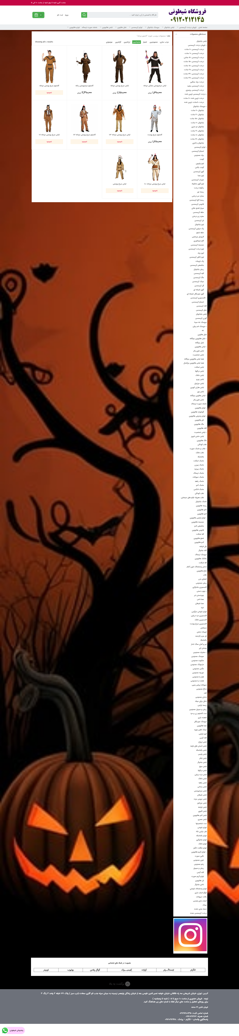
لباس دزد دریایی (201, 774)
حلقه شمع (200, 232)
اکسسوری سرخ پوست (198, 623)
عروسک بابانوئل (153, 27)
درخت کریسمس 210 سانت (194, 69)
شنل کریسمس (201, 310)
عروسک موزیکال (200, 721)
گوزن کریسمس (201, 318)
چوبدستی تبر (199, 595)
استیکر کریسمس (198, 151)
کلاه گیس (203, 737)
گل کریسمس (199, 285)
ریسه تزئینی (202, 705)
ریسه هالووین (201, 505)
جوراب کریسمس (198, 179)
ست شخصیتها (201, 823)
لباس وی (200, 391)
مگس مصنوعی (198, 668)
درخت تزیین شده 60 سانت (193, 98)
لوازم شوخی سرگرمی (199, 611)
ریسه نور (200, 191)
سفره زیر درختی (198, 216)
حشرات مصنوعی (199, 652)
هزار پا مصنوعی (198, 676)
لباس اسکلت (199, 367)
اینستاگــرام (168, 970)
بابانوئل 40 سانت (197, 130)
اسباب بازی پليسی (200, 900)
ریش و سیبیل (198, 868)
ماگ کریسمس (198, 277)
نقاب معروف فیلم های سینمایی (192, 497)
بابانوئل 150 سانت (197, 118)
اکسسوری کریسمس (197, 297)
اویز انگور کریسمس (196, 257)
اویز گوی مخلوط (198, 183)
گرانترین (118, 42)
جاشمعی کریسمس (197, 265)
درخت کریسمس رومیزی (195, 90)
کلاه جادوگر (203, 550)
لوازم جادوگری (201, 839)
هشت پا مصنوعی (197, 680)
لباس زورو (200, 379)
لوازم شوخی (202, 827)
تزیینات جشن (202, 631)
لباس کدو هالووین (200, 815)
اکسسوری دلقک (201, 619)
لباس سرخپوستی (200, 790)
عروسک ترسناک (201, 554)
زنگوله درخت (199, 187)
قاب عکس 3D (201, 831)
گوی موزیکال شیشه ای (195, 293)
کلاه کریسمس (201, 306)
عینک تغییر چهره (200, 729)
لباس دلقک (199, 375)
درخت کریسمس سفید (195, 86)
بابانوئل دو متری (197, 126)
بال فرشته (203, 546)
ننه (203, 330)
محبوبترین (154, 42)
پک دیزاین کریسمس (196, 228)
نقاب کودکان (202, 444)
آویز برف (201, 253)
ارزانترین (127, 42)
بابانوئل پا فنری (198, 143)
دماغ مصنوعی (201, 689)
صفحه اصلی (202, 27)
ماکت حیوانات (201, 896)
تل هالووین (199, 880)
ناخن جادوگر (199, 884)
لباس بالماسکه (201, 750)
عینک (204, 905)
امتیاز (145, 42)
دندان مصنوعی (201, 697)
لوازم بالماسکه (201, 835)
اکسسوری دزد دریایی (199, 615)
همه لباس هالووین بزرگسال (194, 363)
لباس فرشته (202, 807)
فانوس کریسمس (197, 204)
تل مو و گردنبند (201, 636)
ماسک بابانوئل (201, 501)
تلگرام (193, 970)
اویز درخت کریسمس (196, 249)
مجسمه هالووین (197, 522)
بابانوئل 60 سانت (197, 122)
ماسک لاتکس (199, 489)
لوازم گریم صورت (197, 876)
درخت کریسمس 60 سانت (194, 49)
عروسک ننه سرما (200, 322)
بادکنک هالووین (201, 558)
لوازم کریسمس (136, 27)
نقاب (205, 574)
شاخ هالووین (202, 570)
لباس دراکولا (199, 371)
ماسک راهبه (199, 481)
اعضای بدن (202, 579)
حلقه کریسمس (198, 212)
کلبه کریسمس (199, 273)
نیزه (202, 607)
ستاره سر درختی (198, 196)
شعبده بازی (202, 717)
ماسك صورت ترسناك (89, 27)
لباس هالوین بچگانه (197, 395)
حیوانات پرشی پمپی (199, 685)
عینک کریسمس (198, 281)
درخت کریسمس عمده (198, 913)
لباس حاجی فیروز (197, 436)
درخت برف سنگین (197, 82)
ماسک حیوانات (198, 477)
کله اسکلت (200, 534)
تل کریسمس (199, 220)
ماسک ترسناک (198, 473)
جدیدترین (136, 42)
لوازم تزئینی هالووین (197, 517)
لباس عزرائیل (202, 803)
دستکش (203, 627)
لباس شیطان (202, 794)
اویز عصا (201, 175)
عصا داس (200, 599)
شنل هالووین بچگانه (197, 338)
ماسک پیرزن (199, 465)
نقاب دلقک (200, 452)
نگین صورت (199, 856)
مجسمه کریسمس (197, 244)
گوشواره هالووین (197, 411)
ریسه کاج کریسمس (196, 200)
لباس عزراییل (199, 383)
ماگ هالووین (199, 424)
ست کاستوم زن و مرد (198, 713)
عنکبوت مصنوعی (197, 660)
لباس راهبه (203, 782)
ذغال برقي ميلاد (201, 701)
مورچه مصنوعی (198, 672)
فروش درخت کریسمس (187, 27)
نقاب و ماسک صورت (197, 448)
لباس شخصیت (198, 354)
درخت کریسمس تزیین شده (195, 94)
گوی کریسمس (198, 171)
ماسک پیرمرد (199, 469)
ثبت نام (60, 15)
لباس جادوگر (202, 762)
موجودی (109, 42)
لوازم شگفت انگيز (200, 848)
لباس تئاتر (203, 758)
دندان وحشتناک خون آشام (197, 566)
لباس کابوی (202, 811)
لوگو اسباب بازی (201, 892)
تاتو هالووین (202, 509)
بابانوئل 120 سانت (197, 139)
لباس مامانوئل (201, 314)
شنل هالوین (121, 27)
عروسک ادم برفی (199, 326)
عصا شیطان (199, 603)
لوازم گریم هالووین (198, 852)
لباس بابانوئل (169, 27)
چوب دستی (201, 591)
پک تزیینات (200, 261)
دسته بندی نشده (200, 909)
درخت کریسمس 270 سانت (194, 77)
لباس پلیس (202, 754)
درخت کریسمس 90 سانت (194, 53)
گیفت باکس (199, 167)
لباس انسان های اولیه (198, 746)
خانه (168, 36)
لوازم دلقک (202, 843)
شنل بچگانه (199, 342)
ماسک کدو (200, 485)
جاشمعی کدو (199, 526)
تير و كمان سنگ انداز (199, 644)
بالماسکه (201, 456)
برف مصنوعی (199, 155)
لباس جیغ (203, 766)
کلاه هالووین (202, 428)
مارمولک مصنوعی (197, 664)
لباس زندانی (202, 786)
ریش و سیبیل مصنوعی (198, 709)
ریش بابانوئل (199, 269)
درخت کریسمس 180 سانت (194, 65)
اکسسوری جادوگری (200, 587)
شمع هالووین (199, 538)
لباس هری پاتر (198, 350)
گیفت (202, 159)
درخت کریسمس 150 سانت (194, 61)
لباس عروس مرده (200, 799)
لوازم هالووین (74, 27)
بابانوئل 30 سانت (197, 114)
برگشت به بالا (117, 984)
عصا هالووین (202, 725)
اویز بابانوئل (199, 224)
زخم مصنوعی (199, 864)
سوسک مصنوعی (197, 656)
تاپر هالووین (199, 420)
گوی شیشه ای (198, 289)
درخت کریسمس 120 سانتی (194, 57)
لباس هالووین (107, 27)
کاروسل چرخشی (198, 236)
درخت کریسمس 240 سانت (193, 73)
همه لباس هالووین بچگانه (194, 359)
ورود (66, 15)
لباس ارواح (202, 742)
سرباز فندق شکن (198, 208)
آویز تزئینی (203, 733)
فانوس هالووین (198, 530)
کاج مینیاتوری (199, 240)
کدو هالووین (202, 513)
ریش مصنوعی (201, 583)
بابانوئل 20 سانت (197, 110)
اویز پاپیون (200, 163)
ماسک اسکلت (198, 460)
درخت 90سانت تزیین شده (194, 102)
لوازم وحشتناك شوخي (198, 888)
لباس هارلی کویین (197, 387)
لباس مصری (202, 819)
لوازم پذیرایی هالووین (197, 416)
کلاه (205, 693)
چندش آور (203, 648)
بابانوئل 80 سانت (197, 134)
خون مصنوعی (198, 860)
